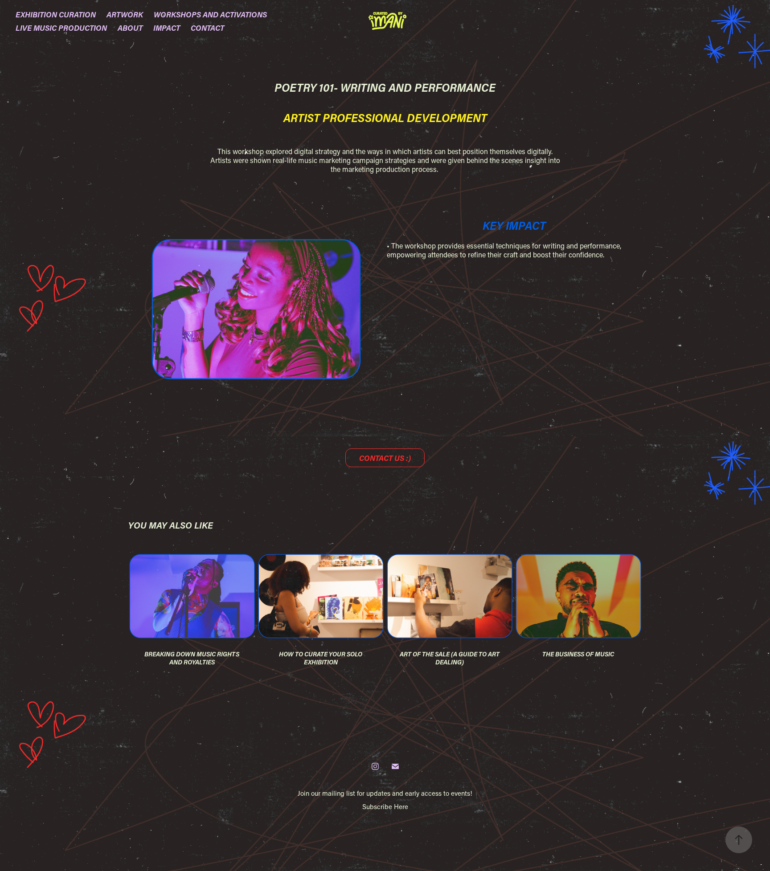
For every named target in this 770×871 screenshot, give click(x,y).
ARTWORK (124, 14)
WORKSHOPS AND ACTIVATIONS (210, 14)
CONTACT (207, 28)
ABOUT (130, 28)
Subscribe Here (385, 806)
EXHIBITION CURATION (56, 14)
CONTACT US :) (385, 458)
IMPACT (166, 28)
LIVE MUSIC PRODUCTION (61, 28)
